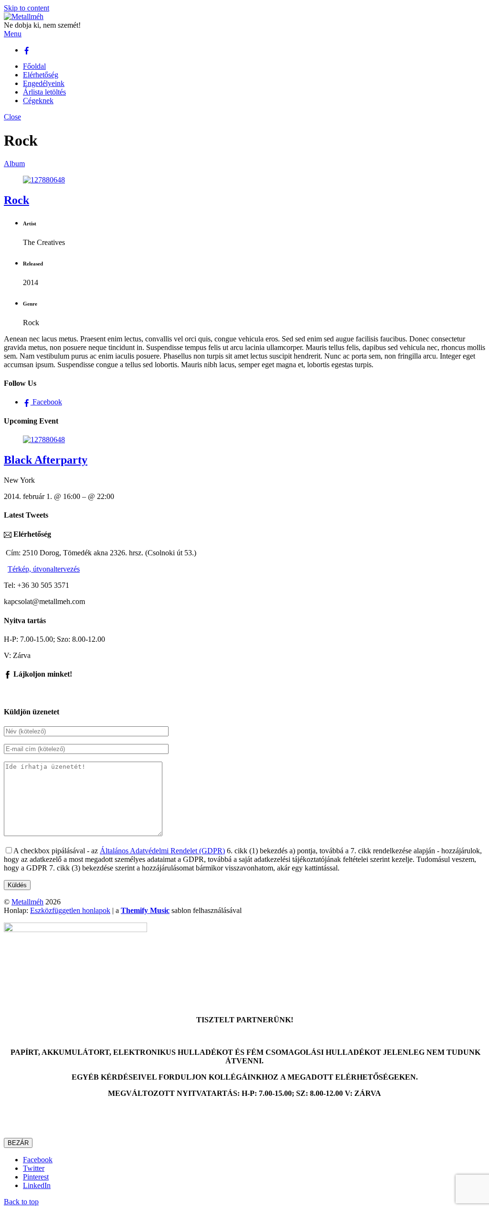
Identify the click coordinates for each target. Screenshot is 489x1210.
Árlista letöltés (44, 92)
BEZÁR (18, 1142)
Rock (16, 200)
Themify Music (145, 910)
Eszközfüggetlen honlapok (70, 910)
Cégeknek (38, 100)
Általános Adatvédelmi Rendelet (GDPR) (162, 851)
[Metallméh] (23, 16)
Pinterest (36, 1177)
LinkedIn (37, 1185)
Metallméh (27, 902)
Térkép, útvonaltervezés (44, 569)
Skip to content (26, 8)
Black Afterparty (45, 460)
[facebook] (27, 50)
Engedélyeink (43, 83)
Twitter (33, 1168)
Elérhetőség (40, 75)
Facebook (46, 402)
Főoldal (34, 66)
